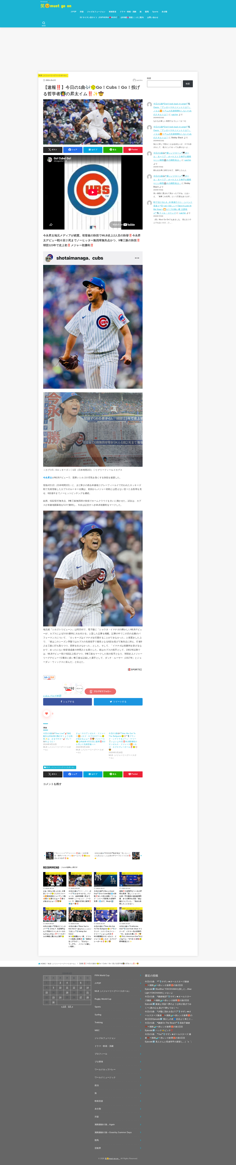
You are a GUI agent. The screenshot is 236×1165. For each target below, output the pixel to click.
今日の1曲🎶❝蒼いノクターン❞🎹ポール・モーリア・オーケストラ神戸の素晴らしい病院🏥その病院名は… (172, 156)
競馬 (147, 12)
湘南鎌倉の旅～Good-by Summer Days (113, 1132)
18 (67, 992)
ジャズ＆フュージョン (96, 12)
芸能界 (98, 1148)
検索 (149, 78)
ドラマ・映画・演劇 (128, 12)
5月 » (70, 1007)
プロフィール (101, 1054)
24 (60, 997)
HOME (43, 964)
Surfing (98, 1015)
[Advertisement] (118, 48)
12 (74, 987)
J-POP (73, 12)
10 (60, 987)
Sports (155, 12)
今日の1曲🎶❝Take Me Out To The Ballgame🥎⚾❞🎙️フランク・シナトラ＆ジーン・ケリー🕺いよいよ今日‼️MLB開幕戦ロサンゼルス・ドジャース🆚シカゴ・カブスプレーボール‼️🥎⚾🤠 (123, 741)
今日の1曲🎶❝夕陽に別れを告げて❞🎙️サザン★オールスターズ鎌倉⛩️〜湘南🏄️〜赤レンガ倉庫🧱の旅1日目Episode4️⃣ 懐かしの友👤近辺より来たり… (169, 1015)
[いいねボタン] (46, 713)
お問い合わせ (152, 17)
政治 (97, 1085)
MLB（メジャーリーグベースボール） (53, 75)
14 (87, 987)
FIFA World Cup (102, 975)
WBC (97, 1030)
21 (87, 992)
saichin (174, 114)
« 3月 (63, 1007)
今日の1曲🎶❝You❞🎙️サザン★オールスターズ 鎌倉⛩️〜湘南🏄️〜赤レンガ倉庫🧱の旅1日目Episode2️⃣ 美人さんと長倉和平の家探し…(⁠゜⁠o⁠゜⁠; (168, 1038)
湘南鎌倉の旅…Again (105, 1124)
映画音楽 (112, 12)
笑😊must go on (58, 5)
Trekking (99, 1022)
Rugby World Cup (103, 999)
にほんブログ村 (51, 696)
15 (46, 992)
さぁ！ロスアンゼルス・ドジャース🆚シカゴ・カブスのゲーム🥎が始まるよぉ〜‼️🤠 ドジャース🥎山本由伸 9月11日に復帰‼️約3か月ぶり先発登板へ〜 (90, 738)
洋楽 (82, 12)
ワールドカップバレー (105, 1069)
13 (81, 987)
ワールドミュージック (105, 1077)
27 (81, 997)
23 (53, 997)
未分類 (164, 12)
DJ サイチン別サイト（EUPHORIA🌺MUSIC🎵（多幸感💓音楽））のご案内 (112, 17)
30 (53, 1002)
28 (87, 997)
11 (67, 987)
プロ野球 (99, 1062)
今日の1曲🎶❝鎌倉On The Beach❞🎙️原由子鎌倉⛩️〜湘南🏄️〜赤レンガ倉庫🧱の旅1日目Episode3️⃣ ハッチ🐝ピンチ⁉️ (167, 1026)
